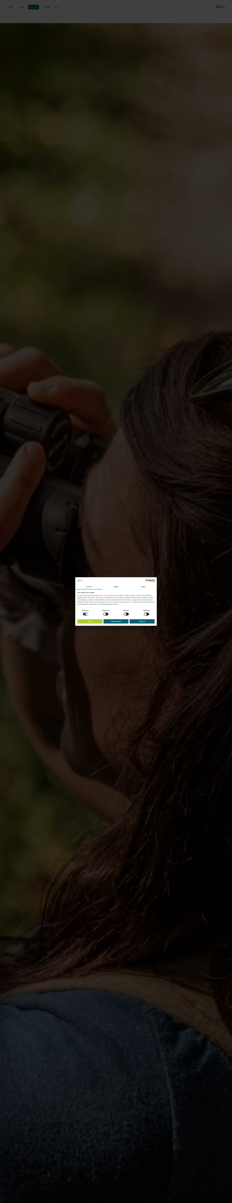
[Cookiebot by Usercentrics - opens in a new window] (147, 580)
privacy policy (106, 604)
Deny (90, 621)
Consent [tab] (89, 586)
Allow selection (116, 621)
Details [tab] (116, 586)
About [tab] (143, 586)
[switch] (105, 614)
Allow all (142, 621)
